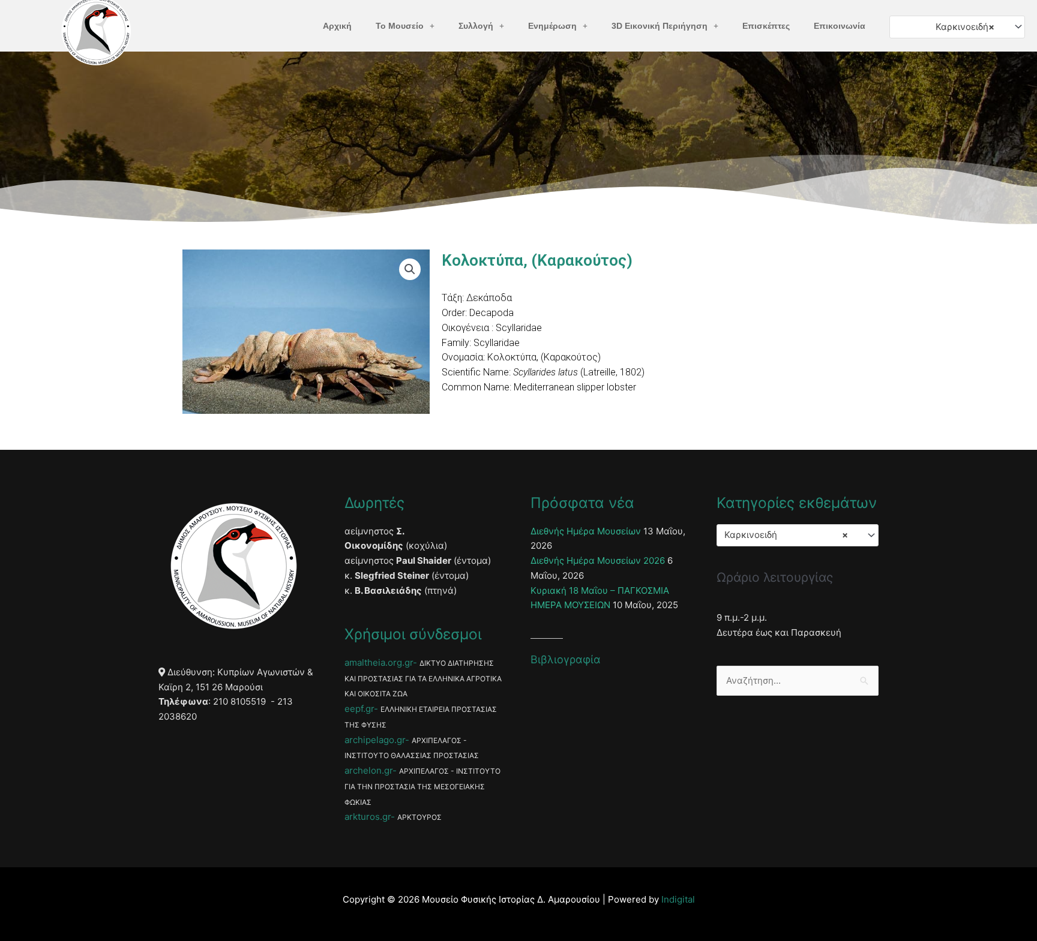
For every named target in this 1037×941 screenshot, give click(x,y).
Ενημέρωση (552, 26)
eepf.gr (359, 708)
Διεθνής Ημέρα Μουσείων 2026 (598, 560)
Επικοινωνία (839, 26)
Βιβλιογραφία (566, 659)
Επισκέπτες (766, 26)
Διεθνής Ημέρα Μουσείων (586, 531)
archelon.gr (368, 770)
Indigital (678, 899)
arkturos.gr (367, 816)
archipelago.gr (374, 739)
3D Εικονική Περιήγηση (660, 26)
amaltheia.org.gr (378, 662)
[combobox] (957, 27)
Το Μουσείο (400, 26)
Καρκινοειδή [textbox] (965, 26)
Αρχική (337, 26)
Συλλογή (475, 26)
